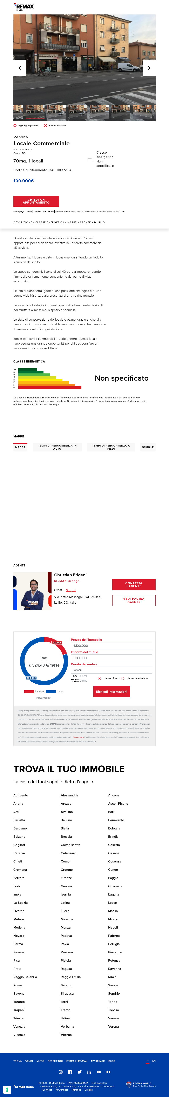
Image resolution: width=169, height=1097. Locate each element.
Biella (65, 828)
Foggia (113, 878)
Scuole (148, 447)
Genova (66, 886)
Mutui (40, 1061)
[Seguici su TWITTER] (80, 1072)
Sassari (113, 985)
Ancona (114, 795)
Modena (19, 927)
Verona (113, 1026)
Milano (113, 919)
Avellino (67, 812)
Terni (64, 1002)
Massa (113, 911)
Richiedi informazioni (111, 691)
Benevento (116, 820)
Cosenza (114, 861)
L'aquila (113, 894)
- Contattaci (106, 1086)
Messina (67, 919)
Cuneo (113, 870)
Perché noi (55, 1061)
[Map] (84, 498)
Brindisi (113, 837)
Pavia (65, 944)
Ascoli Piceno (118, 804)
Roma (17, 985)
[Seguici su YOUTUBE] (99, 1072)
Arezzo (66, 804)
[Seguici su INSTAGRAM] (61, 1072)
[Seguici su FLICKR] (108, 1072)
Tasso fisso (111, 678)
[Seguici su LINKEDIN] (89, 1072)
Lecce (112, 903)
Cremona (20, 870)
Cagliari (19, 845)
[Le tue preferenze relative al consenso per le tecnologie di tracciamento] (7, 1090)
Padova (66, 936)
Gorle (51, 211)
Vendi (29, 1061)
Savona (19, 993)
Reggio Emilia (71, 977)
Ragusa (66, 969)
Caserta (114, 845)
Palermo (114, 936)
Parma (18, 944)
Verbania (67, 1026)
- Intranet (75, 1090)
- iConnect (45, 1090)
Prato (17, 969)
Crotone (67, 870)
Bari (111, 812)
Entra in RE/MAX (76, 1061)
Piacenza (115, 952)
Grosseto (115, 886)
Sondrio (114, 993)
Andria (18, 804)
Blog (111, 1061)
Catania (19, 853)
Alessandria (70, 795)
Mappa (20, 447)
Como (65, 861)
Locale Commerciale (65, 211)
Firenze (66, 878)
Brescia (66, 837)
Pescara (67, 952)
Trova (29, 211)
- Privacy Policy (48, 1086)
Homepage (18, 211)
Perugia (114, 944)
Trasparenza (78, 737)
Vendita (37, 211)
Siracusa (67, 993)
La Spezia (20, 903)
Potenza (114, 960)
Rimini (112, 977)
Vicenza (19, 1035)
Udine (65, 1018)
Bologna (114, 828)
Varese (113, 1018)
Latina (65, 903)
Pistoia (66, 960)
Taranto (19, 1002)
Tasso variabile (137, 678)
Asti (16, 812)
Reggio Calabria (25, 977)
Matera (18, 919)
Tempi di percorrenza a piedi (111, 447)
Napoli (113, 927)
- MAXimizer (60, 1090)
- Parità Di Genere (88, 1086)
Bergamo (20, 828)
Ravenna (114, 969)
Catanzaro (68, 853)
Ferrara (19, 878)
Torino (112, 1002)
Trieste (18, 1018)
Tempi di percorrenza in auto (57, 447)
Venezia (19, 1026)
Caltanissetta (70, 845)
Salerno (66, 985)
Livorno (18, 911)
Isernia (66, 894)
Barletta (19, 820)
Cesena (114, 853)
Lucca (65, 911)
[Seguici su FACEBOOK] (70, 1072)
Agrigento (20, 795)
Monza (66, 927)
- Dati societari (97, 1083)
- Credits (87, 1090)
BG (44, 211)
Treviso (113, 1010)
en (154, 1061)
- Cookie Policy (67, 1086)
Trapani (19, 1010)
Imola (17, 894)
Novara (18, 936)
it (148, 1061)
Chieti (17, 861)
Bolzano (19, 837)
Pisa (16, 960)
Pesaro (18, 952)
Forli (16, 886)
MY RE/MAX (98, 1061)
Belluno (66, 820)
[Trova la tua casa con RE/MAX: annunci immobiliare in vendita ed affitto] (23, 7)
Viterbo (66, 1035)
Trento (65, 1010)
